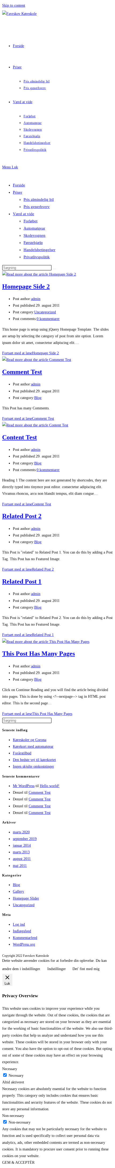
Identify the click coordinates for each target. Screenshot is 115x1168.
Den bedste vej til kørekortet (34, 760)
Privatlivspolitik (37, 257)
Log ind (19, 924)
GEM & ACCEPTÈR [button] (18, 1163)
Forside (19, 185)
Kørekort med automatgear (33, 747)
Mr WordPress (23, 786)
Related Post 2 (21, 516)
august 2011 (22, 859)
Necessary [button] (9, 1069)
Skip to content (13, 5)
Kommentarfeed (25, 938)
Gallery (18, 891)
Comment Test (22, 371)
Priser (17, 192)
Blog (37, 398)
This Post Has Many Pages (38, 653)
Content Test (19, 437)
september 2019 (25, 839)
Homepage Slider (26, 898)
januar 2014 (22, 845)
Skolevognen (34, 235)
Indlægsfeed (22, 931)
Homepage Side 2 (26, 286)
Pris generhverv (37, 207)
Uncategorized (45, 312)
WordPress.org (24, 944)
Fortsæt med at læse (30, 353)
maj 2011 (20, 866)
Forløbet (30, 221)
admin (35, 299)
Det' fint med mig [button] (85, 969)
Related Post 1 (21, 581)
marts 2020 (21, 832)
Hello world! (49, 786)
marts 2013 (21, 852)
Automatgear (34, 228)
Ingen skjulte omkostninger (33, 766)
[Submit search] (54, 268)
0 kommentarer (48, 319)
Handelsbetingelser (39, 250)
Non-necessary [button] (13, 1116)
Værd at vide (23, 214)
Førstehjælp (33, 242)
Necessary (16, 1076)
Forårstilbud (22, 753)
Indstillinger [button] (56, 969)
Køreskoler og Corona (29, 740)
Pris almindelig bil (39, 199)
